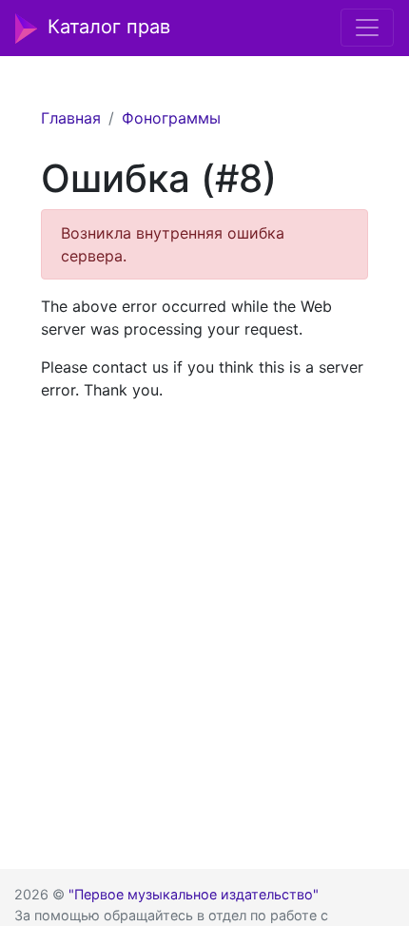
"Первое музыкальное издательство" (193, 894)
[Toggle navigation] (367, 28)
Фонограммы (171, 117)
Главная (71, 117)
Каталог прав (109, 26)
